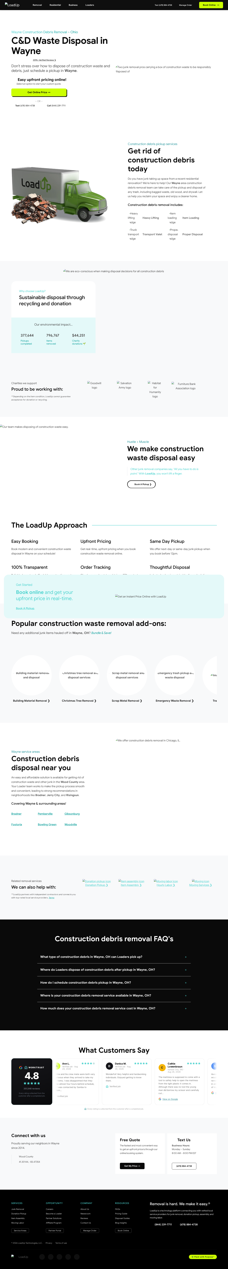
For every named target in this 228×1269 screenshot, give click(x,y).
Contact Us (85, 1222)
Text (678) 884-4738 (163, 5)
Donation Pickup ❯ (96, 885)
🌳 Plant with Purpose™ (202, 1257)
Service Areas (20, 1230)
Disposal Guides (122, 1218)
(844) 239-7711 (163, 1224)
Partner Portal (55, 1230)
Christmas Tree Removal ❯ (79, 700)
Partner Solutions (53, 1218)
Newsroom (85, 1213)
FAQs (117, 1209)
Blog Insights (121, 1222)
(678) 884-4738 (184, 1166)
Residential (55, 5)
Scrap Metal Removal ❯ (127, 700)
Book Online (211, 5)
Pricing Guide (121, 1213)
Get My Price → (132, 1166)
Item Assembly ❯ (131, 885)
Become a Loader (54, 1213)
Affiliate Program (53, 1222)
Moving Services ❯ (200, 885)
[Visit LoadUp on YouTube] (68, 1257)
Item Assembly (18, 1218)
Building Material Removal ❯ (31, 700)
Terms (51, 897)
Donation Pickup (18, 1213)
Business (73, 5)
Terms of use (61, 1243)
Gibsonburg (72, 813)
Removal (37, 5)
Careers (49, 1209)
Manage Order (185, 5)
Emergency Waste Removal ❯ (175, 700)
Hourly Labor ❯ (166, 885)
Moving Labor (17, 1222)
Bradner (16, 813)
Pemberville (45, 813)
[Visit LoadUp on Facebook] (42, 1257)
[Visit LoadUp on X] (59, 1257)
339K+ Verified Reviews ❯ (44, 60)
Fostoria (16, 824)
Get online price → (38, 92)
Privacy (49, 1243)
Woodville (71, 824)
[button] (114, 957)
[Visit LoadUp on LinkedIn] (77, 1257)
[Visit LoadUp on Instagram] (51, 1257)
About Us (84, 1209)
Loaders (89, 5)
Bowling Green (47, 824)
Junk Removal (17, 1209)
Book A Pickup (25, 608)
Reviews (84, 1218)
